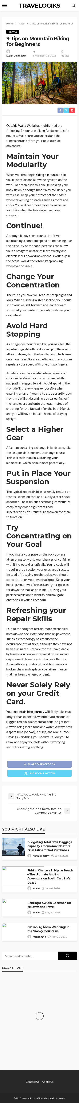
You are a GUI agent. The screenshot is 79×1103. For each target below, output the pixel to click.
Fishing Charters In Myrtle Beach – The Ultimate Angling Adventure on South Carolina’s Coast (50, 876)
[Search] (73, 5)
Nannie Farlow (41, 855)
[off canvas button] (4, 5)
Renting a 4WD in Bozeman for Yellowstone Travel (49, 905)
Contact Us (32, 1081)
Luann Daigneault (16, 55)
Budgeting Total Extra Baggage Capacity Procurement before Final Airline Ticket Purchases (49, 846)
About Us (48, 1081)
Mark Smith (39, 936)
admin (36, 888)
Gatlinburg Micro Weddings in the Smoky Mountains (48, 929)
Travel (12, 31)
